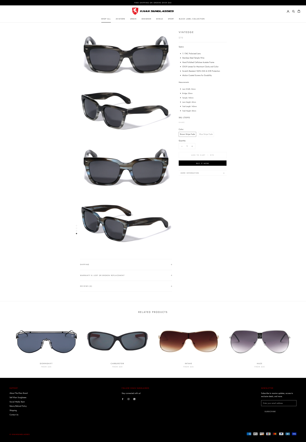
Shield (159, 19)
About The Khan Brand (19, 393)
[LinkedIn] (134, 398)
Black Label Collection (192, 19)
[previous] (7, 342)
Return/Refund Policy (18, 406)
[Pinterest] (193, 122)
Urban (133, 19)
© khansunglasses (20, 434)
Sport (171, 19)
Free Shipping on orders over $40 (153, 3)
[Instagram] (128, 398)
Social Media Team (17, 401)
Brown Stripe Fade (187, 134)
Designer (146, 19)
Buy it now (202, 163)
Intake (188, 363)
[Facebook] (187, 122)
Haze (259, 363)
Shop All (106, 19)
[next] (298, 342)
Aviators (120, 19)
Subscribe (270, 411)
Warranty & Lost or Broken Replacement (102, 275)
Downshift (46, 363)
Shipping (84, 264)
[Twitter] (190, 122)
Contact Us (14, 414)
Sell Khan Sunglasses (18, 397)
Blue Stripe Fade (206, 134)
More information (190, 173)
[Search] (293, 11)
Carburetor (117, 363)
